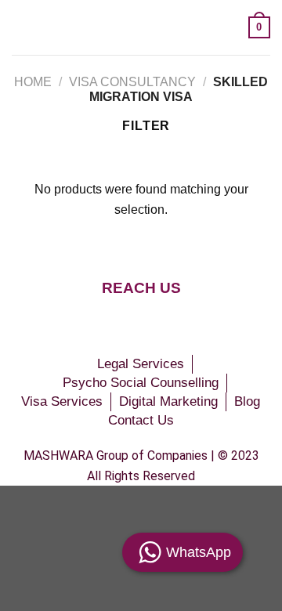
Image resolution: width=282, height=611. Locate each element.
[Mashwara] (134, 27)
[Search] (231, 27)
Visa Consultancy (132, 82)
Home (33, 82)
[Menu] (21, 27)
